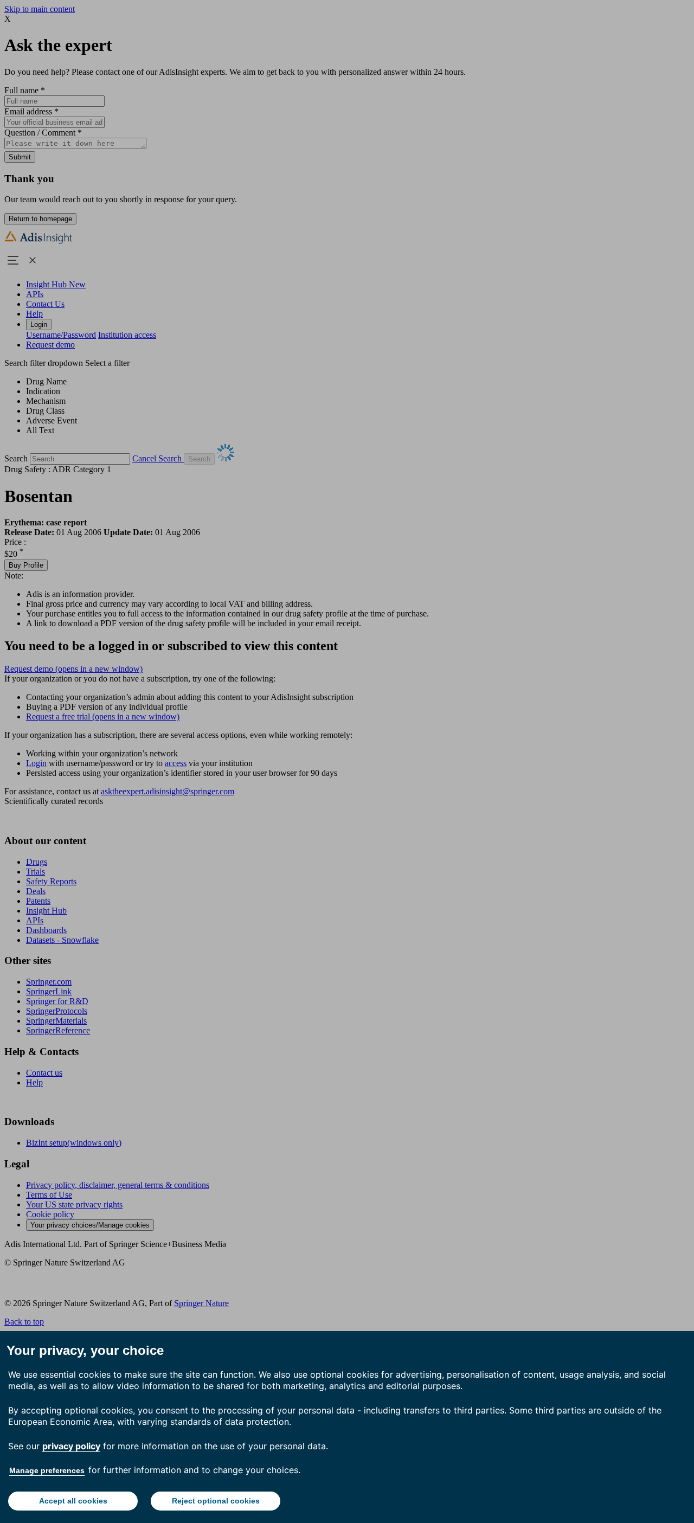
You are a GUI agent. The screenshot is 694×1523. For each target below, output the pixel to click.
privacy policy (71, 1446)
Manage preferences (47, 1470)
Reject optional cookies (216, 1500)
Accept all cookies (73, 1500)
